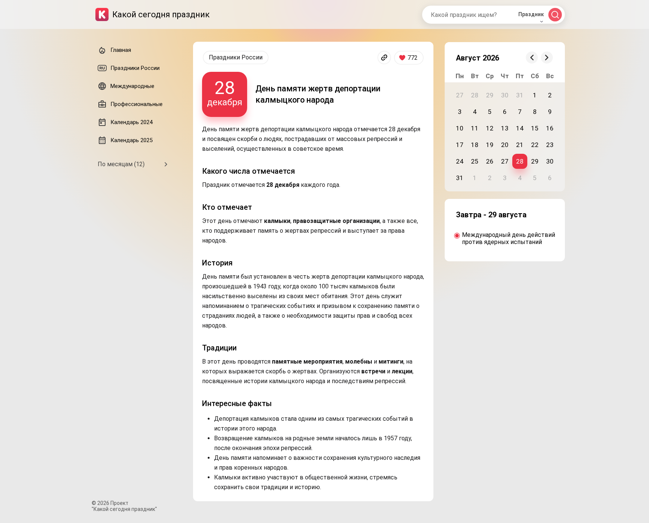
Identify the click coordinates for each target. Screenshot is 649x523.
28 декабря (224, 92)
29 (535, 161)
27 (505, 161)
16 (550, 128)
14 (520, 128)
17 (459, 145)
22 (535, 145)
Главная (120, 50)
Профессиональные (136, 104)
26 (490, 161)
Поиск (555, 15)
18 (474, 145)
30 (550, 161)
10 (459, 128)
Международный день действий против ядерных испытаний (508, 238)
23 (550, 145)
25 (474, 161)
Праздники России (236, 57)
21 (520, 145)
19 (490, 145)
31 (459, 178)
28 (520, 161)
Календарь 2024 (131, 122)
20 (505, 145)
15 (535, 128)
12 (490, 128)
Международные (132, 86)
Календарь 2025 (131, 140)
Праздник (531, 14)
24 (459, 161)
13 (505, 128)
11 (474, 128)
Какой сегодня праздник (161, 14)
